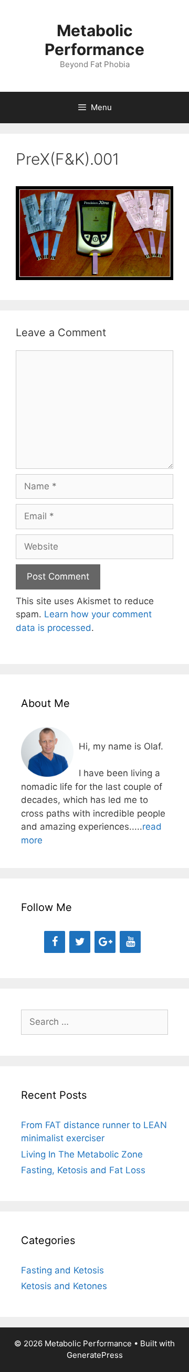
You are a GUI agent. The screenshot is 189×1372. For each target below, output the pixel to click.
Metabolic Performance (94, 40)
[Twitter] (79, 942)
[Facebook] (54, 942)
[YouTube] (130, 942)
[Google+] (105, 942)
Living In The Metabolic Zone (82, 1154)
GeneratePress (95, 1355)
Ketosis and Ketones (64, 1286)
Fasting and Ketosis (62, 1270)
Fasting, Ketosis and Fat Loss (83, 1170)
